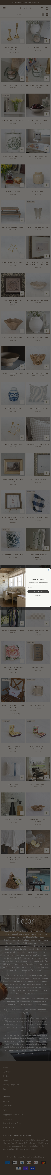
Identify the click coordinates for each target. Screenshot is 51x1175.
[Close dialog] (49, 570)
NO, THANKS (38, 595)
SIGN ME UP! (38, 591)
